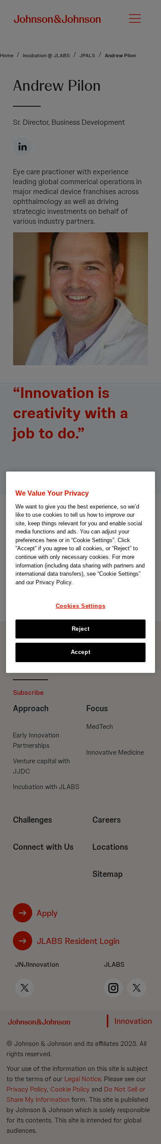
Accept (81, 652)
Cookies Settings (80, 606)
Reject (81, 629)
